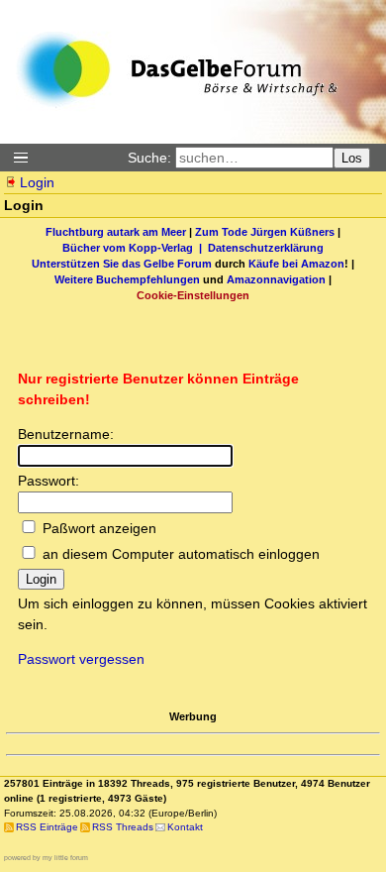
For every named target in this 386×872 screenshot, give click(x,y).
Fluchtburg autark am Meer (116, 232)
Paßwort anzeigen (99, 528)
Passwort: (48, 481)
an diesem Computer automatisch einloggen (181, 554)
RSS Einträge (47, 826)
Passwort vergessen (81, 659)
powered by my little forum (46, 857)
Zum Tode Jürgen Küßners (265, 232)
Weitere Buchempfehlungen (127, 279)
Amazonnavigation (276, 279)
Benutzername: (66, 434)
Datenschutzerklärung (266, 248)
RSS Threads (122, 826)
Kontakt (185, 826)
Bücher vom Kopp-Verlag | (135, 248)
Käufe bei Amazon (296, 264)
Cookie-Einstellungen (193, 295)
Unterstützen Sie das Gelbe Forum (122, 264)
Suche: (149, 157)
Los (351, 158)
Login (37, 182)
